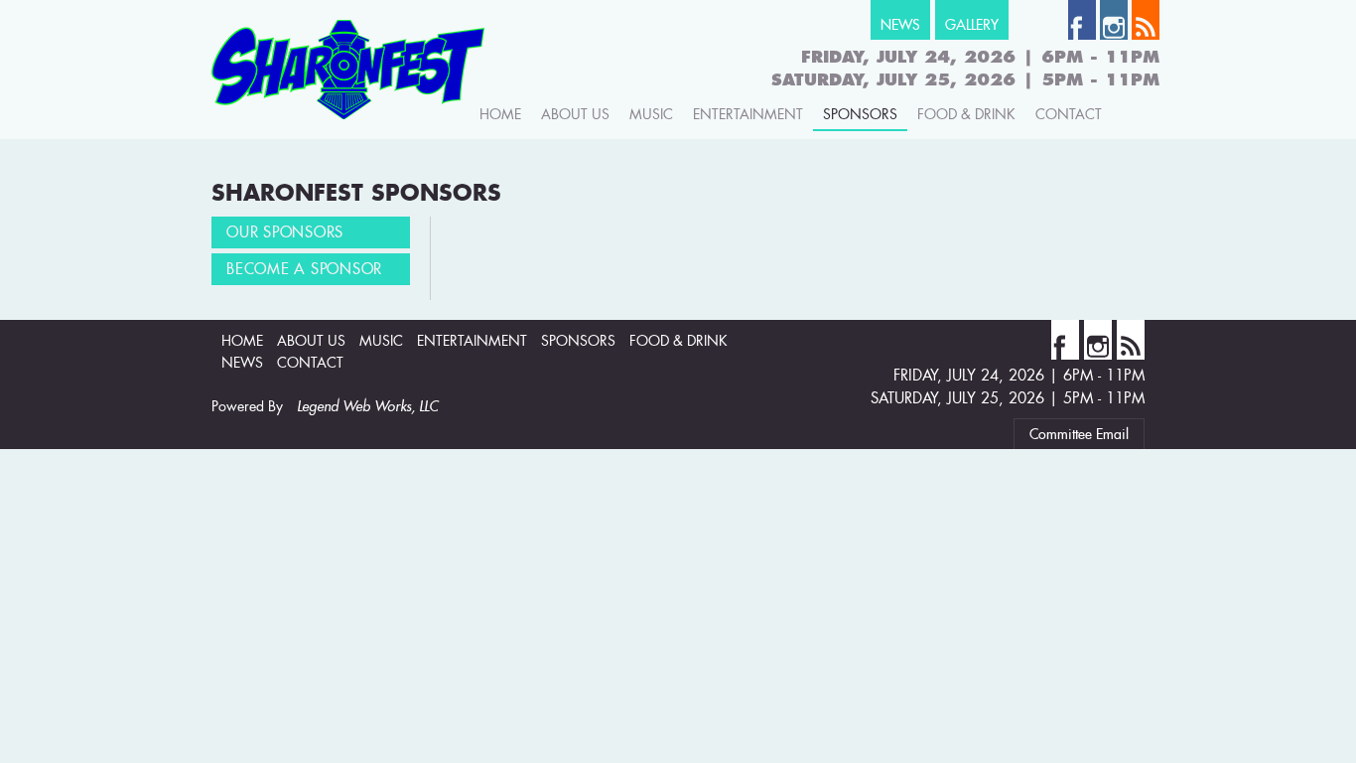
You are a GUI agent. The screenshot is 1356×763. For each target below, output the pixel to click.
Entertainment (748, 114)
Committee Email (1079, 434)
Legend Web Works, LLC (367, 406)
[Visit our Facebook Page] (1082, 35)
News (900, 25)
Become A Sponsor (304, 268)
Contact (1068, 114)
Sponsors (860, 114)
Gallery (972, 25)
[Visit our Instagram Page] (1114, 35)
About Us (575, 114)
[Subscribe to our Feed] (1145, 35)
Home (500, 114)
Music (651, 114)
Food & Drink (966, 114)
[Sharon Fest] (347, 131)
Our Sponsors (284, 232)
